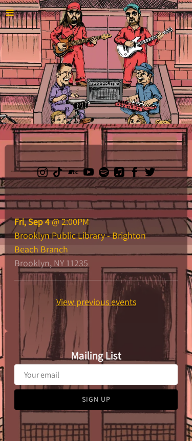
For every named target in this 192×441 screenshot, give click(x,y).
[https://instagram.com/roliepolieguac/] (42, 174)
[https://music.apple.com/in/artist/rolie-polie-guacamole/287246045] (119, 174)
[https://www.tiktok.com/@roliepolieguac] (58, 174)
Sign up (96, 399)
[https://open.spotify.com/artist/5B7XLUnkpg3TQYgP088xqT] (104, 174)
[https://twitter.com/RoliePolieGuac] (150, 174)
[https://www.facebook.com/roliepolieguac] (135, 174)
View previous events (96, 302)
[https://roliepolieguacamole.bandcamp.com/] (73, 174)
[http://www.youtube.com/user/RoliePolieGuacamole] (88, 174)
